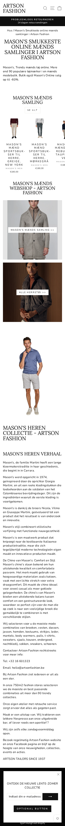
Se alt (32, 110)
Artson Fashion (14, 8)
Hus (9, 30)
